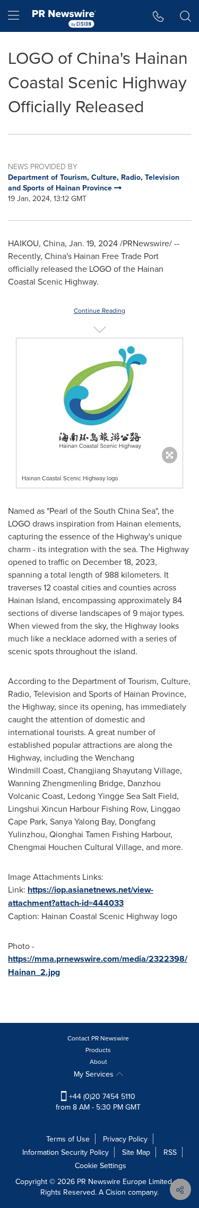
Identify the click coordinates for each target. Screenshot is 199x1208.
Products (98, 1049)
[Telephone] (158, 16)
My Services (95, 1074)
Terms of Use (68, 1139)
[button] (99, 398)
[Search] (185, 16)
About (98, 1061)
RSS (170, 1152)
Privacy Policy (125, 1139)
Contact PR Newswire (98, 1038)
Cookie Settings (100, 1165)
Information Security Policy (65, 1152)
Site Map (136, 1152)
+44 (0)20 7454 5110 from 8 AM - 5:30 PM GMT (98, 1101)
